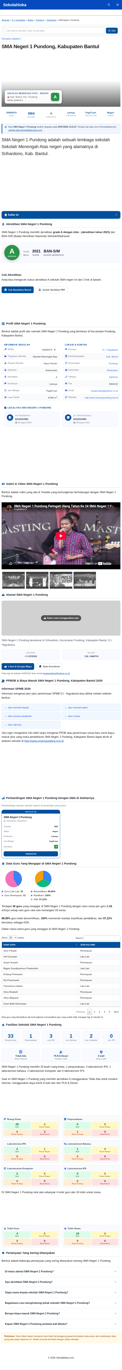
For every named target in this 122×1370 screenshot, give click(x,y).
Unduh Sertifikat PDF (53, 290)
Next (116, 1012)
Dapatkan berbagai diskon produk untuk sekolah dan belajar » (61, 12)
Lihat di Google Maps (20, 666)
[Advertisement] (61, 184)
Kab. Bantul (112, 356)
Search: (79, 938)
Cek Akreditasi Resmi (19, 290)
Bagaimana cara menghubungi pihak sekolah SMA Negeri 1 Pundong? (47, 1303)
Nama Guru (9, 945)
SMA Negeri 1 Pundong (18, 817)
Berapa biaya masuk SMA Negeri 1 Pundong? (32, 1313)
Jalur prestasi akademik (20, 716)
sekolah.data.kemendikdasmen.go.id (25, 130)
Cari (113, 30)
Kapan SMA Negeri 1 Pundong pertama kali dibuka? (36, 1324)
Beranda (5, 20)
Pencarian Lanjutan (11, 39)
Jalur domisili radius (78, 707)
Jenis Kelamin (87, 945)
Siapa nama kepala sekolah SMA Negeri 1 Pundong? (36, 1292)
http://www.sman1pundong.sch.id (101, 397)
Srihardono (51, 20)
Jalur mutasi (74, 716)
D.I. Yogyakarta (18, 20)
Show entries (13, 937)
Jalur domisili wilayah (18, 707)
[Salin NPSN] (55, 349)
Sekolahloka (14, 5)
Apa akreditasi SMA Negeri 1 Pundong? (29, 1282)
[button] (109, 5)
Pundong (40, 20)
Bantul (30, 20)
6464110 (113, 377)
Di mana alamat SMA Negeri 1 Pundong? (29, 1271)
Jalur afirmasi (14, 724)
